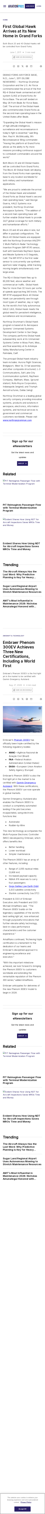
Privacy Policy (26, 1502)
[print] (41, 66)
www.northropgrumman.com (17, 420)
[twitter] (22, 66)
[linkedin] (18, 66)
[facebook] (14, 66)
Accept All (22, 1509)
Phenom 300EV (22, 740)
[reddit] (27, 66)
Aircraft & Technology (13, 636)
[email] (31, 66)
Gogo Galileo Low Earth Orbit (24, 886)
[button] (4, 6)
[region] (22, 1503)
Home (5, 20)
